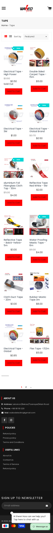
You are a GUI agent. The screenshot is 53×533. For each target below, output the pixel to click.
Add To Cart (13, 91)
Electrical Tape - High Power (13, 73)
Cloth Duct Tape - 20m (13, 298)
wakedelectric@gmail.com (22, 412)
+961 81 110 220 (17, 408)
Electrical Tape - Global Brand (39, 130)
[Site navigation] (3, 8)
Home (4, 25)
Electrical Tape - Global (13, 350)
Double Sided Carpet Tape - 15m (37, 74)
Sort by (17, 36)
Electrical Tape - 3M (13, 130)
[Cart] (49, 8)
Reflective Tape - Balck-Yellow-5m (13, 243)
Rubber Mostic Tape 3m (37, 298)
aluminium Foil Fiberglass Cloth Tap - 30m (13, 186)
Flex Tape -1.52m (39, 348)
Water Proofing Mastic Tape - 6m (38, 243)
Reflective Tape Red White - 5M (38, 184)
